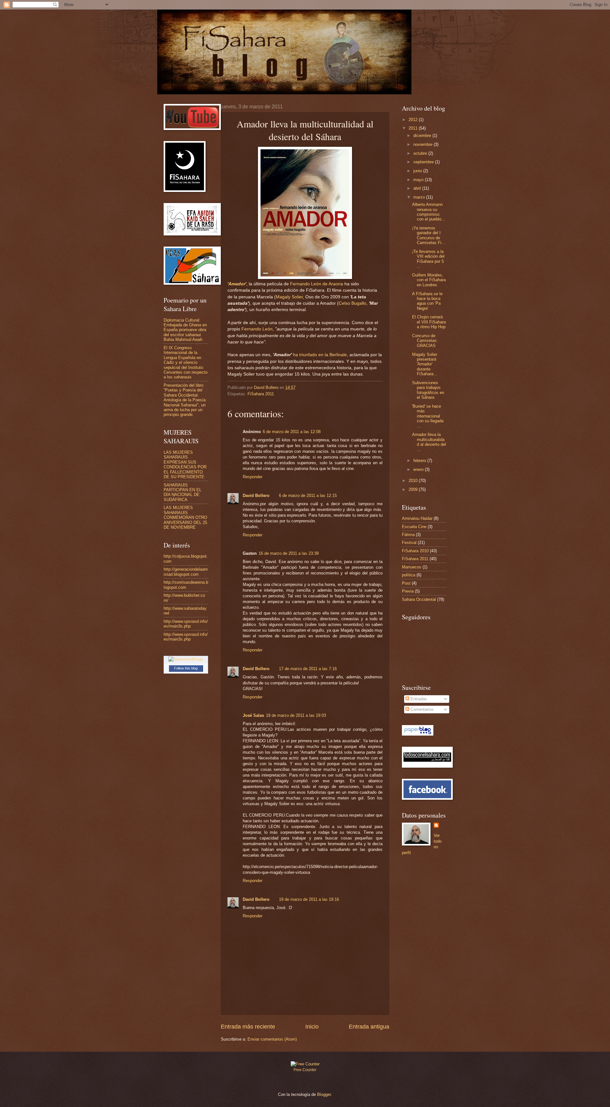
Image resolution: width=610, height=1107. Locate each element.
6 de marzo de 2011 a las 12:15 (308, 495)
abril (417, 188)
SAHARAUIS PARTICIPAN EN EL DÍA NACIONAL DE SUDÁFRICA (182, 492)
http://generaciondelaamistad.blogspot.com (186, 571)
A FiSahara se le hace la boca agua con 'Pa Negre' (427, 301)
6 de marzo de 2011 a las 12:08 (292, 431)
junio (418, 170)
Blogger (324, 1094)
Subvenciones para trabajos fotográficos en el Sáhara (428, 390)
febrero (420, 460)
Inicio (312, 1026)
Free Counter (305, 1070)
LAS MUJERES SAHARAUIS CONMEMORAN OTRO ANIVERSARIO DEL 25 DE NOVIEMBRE (185, 517)
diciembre (422, 135)
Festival (409, 542)
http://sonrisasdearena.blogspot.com (186, 584)
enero (419, 469)
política (408, 575)
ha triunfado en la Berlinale (320, 354)
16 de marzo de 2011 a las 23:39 (289, 553)
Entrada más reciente (248, 1026)
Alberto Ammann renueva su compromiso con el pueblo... (428, 211)
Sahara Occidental (419, 599)
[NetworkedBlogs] (185, 659)
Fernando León (256, 329)
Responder (252, 476)
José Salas (253, 715)
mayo (419, 179)
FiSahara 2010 (415, 550)
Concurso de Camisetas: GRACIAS (425, 340)
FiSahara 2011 (260, 393)
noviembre (423, 144)
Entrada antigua (369, 1026)
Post (406, 583)
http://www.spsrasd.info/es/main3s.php (186, 623)
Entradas (418, 698)
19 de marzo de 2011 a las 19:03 (296, 715)
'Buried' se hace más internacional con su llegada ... (428, 416)
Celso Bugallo (352, 303)
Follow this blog (186, 668)
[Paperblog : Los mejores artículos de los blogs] (417, 734)
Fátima (408, 534)
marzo (419, 197)
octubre (420, 153)
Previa (408, 591)
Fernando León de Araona (316, 284)
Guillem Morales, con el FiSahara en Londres (429, 280)
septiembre (424, 162)
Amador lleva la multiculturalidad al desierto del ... (429, 442)
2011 (414, 128)
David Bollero (256, 495)
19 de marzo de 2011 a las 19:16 (309, 899)
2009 (414, 489)
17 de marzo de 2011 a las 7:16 (308, 668)
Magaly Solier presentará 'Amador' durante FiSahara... (424, 364)
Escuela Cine (414, 526)
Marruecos (411, 567)
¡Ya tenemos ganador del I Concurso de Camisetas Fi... (428, 235)
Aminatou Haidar (417, 518)
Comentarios (421, 709)
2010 (414, 480)
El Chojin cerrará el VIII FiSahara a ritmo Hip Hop (429, 322)
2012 (414, 119)
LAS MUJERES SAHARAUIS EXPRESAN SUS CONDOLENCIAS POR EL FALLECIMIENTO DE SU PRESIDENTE (185, 464)
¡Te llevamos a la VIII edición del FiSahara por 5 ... (428, 258)
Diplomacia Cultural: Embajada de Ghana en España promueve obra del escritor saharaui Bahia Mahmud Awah (185, 330)
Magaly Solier (289, 297)
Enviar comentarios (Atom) (272, 1039)
